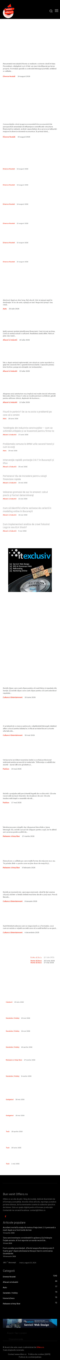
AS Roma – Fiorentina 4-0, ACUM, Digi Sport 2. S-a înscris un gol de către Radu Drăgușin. (28, 49)
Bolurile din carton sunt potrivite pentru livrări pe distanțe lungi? (26, 355)
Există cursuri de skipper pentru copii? (26, 820)
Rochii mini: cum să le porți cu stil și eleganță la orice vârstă (28, 786)
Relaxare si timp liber (11, 836)
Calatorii (9, 1002)
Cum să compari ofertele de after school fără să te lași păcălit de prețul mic (30, 717)
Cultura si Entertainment (12, 697)
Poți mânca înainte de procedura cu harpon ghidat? (28, 1042)
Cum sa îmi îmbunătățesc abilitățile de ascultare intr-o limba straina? (28, 885)
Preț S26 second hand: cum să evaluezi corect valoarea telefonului (30, 1094)
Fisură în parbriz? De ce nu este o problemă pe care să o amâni (27, 413)
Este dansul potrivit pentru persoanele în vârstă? (22, 854)
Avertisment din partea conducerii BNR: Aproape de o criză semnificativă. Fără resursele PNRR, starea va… (28, 162)
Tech (7, 1131)
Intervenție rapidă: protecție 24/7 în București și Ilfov (28, 461)
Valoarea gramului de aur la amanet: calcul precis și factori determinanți (25, 493)
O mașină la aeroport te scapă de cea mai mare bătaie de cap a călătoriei (29, 293)
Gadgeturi (10, 1099)
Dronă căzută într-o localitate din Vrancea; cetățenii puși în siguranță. (25, 180)
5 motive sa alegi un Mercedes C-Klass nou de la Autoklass (26, 386)
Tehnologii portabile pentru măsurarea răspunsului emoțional (26, 1158)
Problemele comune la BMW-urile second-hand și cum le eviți (28, 445)
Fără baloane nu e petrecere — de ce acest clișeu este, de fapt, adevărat (28, 681)
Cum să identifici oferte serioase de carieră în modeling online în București (27, 509)
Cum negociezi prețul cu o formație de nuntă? (28, 919)
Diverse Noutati (9, 76)
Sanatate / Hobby (12, 1018)
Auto (5, 309)
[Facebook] (5, 1216)
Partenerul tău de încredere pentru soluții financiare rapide (25, 477)
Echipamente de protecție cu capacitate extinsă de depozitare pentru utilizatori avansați (31, 1013)
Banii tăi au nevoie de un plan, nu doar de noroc (27, 324)
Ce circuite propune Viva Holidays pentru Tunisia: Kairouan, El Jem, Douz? (31, 997)
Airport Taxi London (17, 1333)
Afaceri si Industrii (10, 340)
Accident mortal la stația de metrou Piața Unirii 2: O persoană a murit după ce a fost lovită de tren (29, 1228)
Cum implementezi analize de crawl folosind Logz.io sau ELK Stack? (26, 526)
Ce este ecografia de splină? (21, 1027)
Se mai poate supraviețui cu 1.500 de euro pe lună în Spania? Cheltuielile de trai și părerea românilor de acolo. (26, 236)
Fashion (6, 769)
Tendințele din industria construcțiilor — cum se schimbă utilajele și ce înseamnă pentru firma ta (28, 429)
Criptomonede (16, 1339)
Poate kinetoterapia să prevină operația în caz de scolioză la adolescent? (30, 1071)
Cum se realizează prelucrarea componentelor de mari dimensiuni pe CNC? (30, 1126)
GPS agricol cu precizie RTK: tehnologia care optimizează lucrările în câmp (29, 1110)
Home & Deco (36, 963)
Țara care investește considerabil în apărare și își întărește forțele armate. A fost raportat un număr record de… (27, 1239)
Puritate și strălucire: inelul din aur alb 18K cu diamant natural (28, 753)
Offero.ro (40, 1347)
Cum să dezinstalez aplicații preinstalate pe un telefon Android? (30, 1142)
